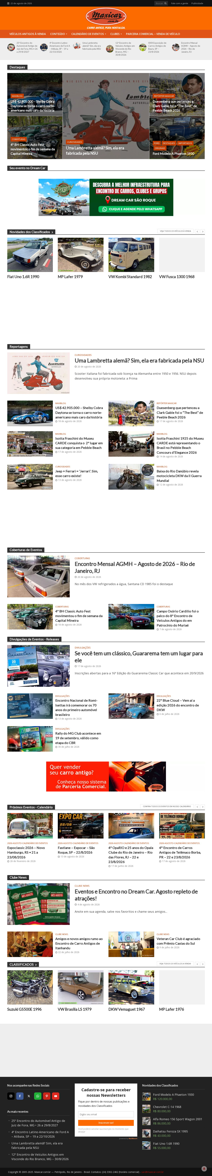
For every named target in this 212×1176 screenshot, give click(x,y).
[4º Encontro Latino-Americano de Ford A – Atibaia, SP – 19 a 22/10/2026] (43, 47)
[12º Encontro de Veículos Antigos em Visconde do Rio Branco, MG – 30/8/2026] (109, 49)
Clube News (82, 886)
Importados (185, 143)
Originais (160, 148)
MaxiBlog (17, 96)
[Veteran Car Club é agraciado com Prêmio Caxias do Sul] (131, 944)
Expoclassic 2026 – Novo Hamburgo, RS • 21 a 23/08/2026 (26, 852)
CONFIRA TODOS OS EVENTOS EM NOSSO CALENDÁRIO (167, 806)
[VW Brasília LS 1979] (81, 987)
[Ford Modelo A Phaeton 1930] (177, 137)
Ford (156, 143)
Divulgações (83, 648)
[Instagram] (11, 1096)
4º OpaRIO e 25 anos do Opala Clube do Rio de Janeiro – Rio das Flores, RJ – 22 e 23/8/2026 (130, 855)
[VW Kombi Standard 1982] (131, 255)
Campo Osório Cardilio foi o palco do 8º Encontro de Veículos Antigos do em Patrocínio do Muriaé (178, 618)
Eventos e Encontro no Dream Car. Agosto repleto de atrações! (136, 895)
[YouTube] (55, 1096)
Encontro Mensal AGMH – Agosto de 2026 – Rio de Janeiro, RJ (190, 47)
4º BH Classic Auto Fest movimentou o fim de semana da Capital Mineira (33, 149)
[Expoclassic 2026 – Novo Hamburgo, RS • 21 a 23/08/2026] (30, 826)
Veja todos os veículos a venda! (175, 963)
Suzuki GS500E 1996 (24, 1009)
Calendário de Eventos (87, 34)
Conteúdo (57, 34)
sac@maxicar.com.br (152, 1172)
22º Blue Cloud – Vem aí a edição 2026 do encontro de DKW (178, 705)
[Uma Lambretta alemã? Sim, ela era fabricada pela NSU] (76, 46)
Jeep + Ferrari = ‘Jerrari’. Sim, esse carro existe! (76, 473)
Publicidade (197, 3)
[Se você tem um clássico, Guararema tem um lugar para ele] (38, 666)
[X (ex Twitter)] (28, 1096)
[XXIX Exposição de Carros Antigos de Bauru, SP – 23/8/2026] (142, 47)
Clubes (115, 34)
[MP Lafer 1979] (81, 255)
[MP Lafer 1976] (182, 987)
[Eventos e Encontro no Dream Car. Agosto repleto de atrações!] (38, 904)
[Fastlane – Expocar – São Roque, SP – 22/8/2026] (81, 826)
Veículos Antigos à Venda (27, 34)
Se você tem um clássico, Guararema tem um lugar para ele (139, 656)
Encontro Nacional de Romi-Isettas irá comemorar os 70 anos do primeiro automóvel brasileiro (76, 707)
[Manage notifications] (204, 1168)
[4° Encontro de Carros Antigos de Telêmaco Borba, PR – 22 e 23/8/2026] (182, 826)
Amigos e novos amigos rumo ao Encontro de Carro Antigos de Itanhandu (79, 943)
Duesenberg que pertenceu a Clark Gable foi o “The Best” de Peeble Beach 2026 (175, 105)
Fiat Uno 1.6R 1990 (23, 276)
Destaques (169, 143)
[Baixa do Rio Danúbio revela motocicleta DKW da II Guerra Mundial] (131, 476)
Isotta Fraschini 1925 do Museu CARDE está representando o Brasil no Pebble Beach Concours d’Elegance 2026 (180, 445)
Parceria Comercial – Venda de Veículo (153, 34)
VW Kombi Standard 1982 (130, 276)
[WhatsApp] (37, 1096)
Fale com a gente (179, 3)
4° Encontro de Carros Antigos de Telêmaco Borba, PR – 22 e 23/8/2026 (180, 852)
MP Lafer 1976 (171, 1009)
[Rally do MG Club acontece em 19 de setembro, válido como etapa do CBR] (30, 739)
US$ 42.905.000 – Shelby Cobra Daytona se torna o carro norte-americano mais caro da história (33, 105)
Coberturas (18, 139)
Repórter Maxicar (164, 96)
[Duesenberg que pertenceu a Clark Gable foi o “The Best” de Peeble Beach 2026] (177, 94)
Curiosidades (74, 142)
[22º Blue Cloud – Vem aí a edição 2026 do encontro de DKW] (131, 706)
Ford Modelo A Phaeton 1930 (173, 153)
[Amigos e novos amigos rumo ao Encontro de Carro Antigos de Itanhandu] (30, 944)
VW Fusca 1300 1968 (176, 276)
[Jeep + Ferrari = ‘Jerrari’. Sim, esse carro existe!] (30, 476)
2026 (9, 843)
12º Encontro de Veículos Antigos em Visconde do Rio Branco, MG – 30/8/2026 (125, 49)
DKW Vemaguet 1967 (126, 1009)
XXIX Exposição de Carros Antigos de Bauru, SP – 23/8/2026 (157, 47)
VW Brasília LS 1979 (74, 1009)
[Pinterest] (46, 1096)
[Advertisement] (106, 314)
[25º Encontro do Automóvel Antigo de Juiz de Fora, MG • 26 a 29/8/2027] (10, 47)
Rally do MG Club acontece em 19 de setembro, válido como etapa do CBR (78, 738)
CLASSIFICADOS (22, 964)
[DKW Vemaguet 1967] (131, 987)
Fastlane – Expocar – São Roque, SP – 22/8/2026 (76, 850)
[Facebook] (20, 1096)
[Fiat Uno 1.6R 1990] (30, 255)
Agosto (17, 843)
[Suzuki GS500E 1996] (30, 987)
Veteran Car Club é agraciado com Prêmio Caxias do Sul (178, 941)
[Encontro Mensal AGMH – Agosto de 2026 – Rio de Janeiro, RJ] (175, 47)
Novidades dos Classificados (30, 232)
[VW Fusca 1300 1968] (182, 255)
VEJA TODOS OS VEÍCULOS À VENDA (175, 231)
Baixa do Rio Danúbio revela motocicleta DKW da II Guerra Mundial (179, 475)
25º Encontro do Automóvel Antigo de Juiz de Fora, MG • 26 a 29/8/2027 (27, 47)
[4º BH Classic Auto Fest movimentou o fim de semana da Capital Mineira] (34, 137)
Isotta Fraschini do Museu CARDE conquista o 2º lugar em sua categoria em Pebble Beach (79, 443)
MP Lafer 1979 (70, 276)
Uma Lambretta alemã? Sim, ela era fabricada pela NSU (91, 46)
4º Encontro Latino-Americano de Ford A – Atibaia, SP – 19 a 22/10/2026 (60, 47)
